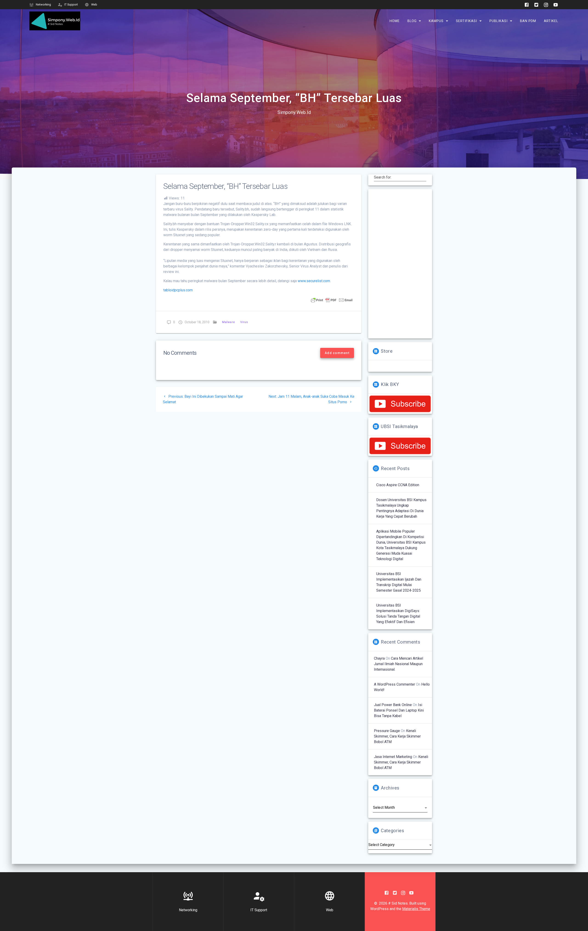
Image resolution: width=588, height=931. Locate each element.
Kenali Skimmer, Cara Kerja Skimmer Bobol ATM (397, 736)
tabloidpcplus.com (178, 290)
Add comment (337, 353)
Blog (412, 21)
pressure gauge (387, 731)
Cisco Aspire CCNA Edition (397, 485)
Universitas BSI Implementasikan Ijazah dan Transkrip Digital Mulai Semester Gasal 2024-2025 (398, 582)
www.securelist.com (314, 281)
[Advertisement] (400, 264)
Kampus (436, 21)
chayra (379, 658)
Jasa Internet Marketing (393, 757)
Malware (228, 322)
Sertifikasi (466, 21)
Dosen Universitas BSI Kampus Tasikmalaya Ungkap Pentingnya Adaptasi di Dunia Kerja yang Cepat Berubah (401, 508)
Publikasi (498, 21)
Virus (244, 322)
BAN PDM (528, 21)
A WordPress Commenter (394, 684)
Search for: (383, 177)
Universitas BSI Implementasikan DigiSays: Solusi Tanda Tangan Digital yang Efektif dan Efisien (398, 613)
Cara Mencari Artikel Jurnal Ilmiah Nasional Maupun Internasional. (398, 664)
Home (395, 21)
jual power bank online (393, 705)
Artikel (551, 21)
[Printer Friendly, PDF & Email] (331, 300)
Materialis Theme (416, 909)
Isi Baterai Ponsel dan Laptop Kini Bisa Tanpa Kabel (399, 710)
